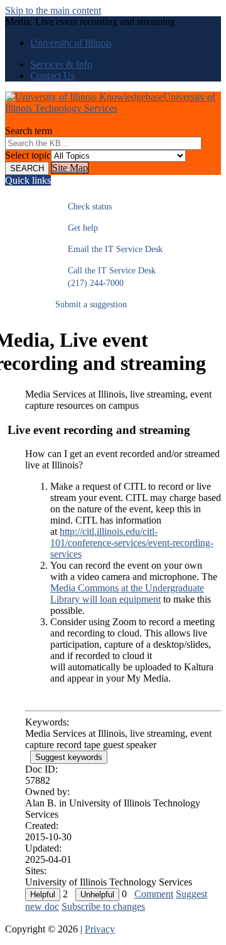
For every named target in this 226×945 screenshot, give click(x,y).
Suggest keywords (68, 757)
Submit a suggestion (91, 304)
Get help (76, 228)
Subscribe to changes (103, 906)
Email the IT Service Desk (109, 249)
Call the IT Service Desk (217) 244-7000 (105, 277)
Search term (28, 130)
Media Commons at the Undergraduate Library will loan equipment (127, 593)
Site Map (70, 167)
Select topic (28, 155)
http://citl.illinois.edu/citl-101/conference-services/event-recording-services (131, 542)
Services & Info (61, 64)
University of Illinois (71, 43)
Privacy (100, 929)
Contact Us (52, 75)
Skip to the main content (53, 10)
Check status (83, 206)
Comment (153, 894)
